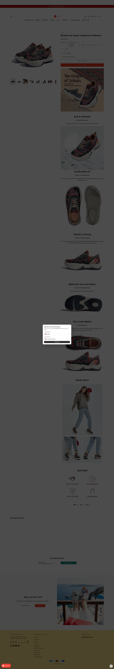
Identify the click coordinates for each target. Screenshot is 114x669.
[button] (57, 334)
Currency (47, 336)
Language (47, 331)
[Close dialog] (70, 325)
